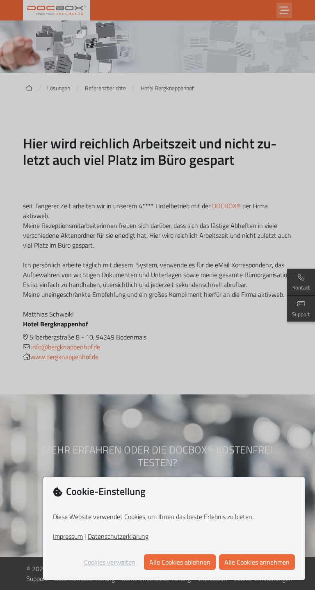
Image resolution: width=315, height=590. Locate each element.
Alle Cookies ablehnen (179, 562)
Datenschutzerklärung (118, 536)
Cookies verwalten (109, 562)
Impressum (68, 536)
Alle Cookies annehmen (257, 562)
